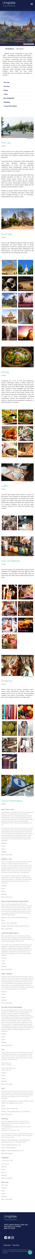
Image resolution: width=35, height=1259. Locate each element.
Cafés (6, 94)
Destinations (9, 49)
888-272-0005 (9, 1228)
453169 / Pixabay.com (29, 600)
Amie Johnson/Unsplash (28, 616)
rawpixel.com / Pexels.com (28, 530)
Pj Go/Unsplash (30, 138)
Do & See (7, 86)
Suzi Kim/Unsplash (29, 275)
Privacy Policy (7, 1245)
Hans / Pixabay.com (13, 530)
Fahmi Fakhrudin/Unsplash (27, 481)
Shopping (7, 102)
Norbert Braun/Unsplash (12, 752)
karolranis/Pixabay (13, 736)
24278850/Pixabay (29, 291)
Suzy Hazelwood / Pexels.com (11, 769)
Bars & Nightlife (9, 98)
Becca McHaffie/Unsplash (28, 676)
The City (6, 82)
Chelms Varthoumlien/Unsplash (10, 291)
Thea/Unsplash (30, 796)
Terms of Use (15, 1245)
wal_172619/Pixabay (13, 341)
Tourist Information (10, 106)
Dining (6, 90)
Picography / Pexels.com (12, 649)
